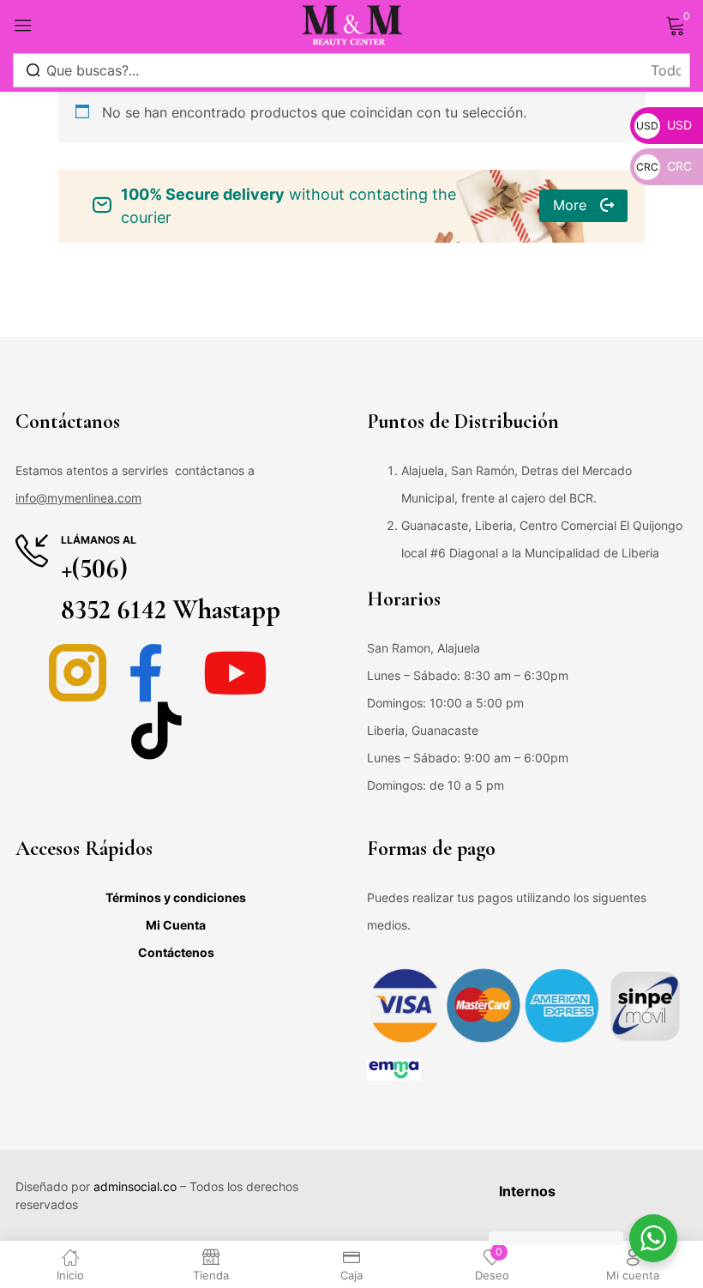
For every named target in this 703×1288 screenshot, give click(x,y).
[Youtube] (235, 672)
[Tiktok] (156, 730)
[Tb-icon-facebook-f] (156, 672)
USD (664, 124)
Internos (527, 1191)
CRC (664, 166)
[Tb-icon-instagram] (77, 672)
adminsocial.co (135, 1186)
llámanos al (98, 539)
